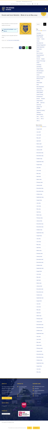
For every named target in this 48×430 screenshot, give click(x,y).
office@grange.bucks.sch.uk (27, 1)
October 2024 (39, 194)
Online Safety (39, 88)
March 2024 (39, 214)
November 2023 (40, 226)
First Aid (38, 58)
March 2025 (39, 179)
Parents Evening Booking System (39, 391)
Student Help (43, 14)
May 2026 (39, 137)
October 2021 (39, 294)
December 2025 (40, 152)
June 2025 (39, 170)
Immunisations (39, 72)
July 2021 (38, 303)
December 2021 (40, 289)
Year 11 (38, 118)
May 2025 (39, 173)
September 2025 (40, 161)
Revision (38, 98)
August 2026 (39, 129)
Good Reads (39, 66)
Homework (37, 388)
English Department (40, 47)
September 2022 (40, 268)
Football (42, 58)
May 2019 (39, 372)
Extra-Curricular (40, 53)
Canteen (38, 38)
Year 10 (42, 116)
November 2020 (40, 327)
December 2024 (40, 188)
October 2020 (39, 330)
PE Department (39, 96)
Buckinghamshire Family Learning (40, 36)
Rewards (43, 98)
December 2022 (40, 259)
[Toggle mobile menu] (45, 8)
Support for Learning (41, 110)
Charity (38, 40)
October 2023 (39, 229)
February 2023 (39, 253)
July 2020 (39, 336)
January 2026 (39, 149)
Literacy (38, 80)
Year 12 (42, 118)
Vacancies (36, 395)
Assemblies (39, 33)
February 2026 (40, 146)
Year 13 (38, 120)
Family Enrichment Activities (40, 56)
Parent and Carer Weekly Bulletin (13, 40)
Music (38, 84)
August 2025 (39, 164)
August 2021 (39, 300)
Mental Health (39, 82)
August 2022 (39, 271)
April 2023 (39, 247)
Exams (38, 51)
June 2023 (39, 241)
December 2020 (40, 324)
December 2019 (40, 354)
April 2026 (39, 140)
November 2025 (40, 155)
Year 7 (38, 116)
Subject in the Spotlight (39, 107)
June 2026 (39, 134)
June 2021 (39, 306)
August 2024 (39, 200)
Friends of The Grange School (41, 61)
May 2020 (39, 342)
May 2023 (39, 244)
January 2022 (39, 286)
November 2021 (40, 292)
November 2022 (40, 262)
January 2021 (39, 321)
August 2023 (39, 235)
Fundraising (39, 64)
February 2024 (39, 217)
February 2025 (39, 182)
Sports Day (39, 104)
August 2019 (39, 366)
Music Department (40, 86)
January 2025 (39, 185)
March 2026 (39, 143)
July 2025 (39, 167)
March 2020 (39, 345)
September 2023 (40, 232)
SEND (38, 102)
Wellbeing (39, 112)
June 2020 (39, 339)
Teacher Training (38, 393)
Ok (29, 427)
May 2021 (39, 309)
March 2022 (39, 283)
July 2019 (39, 369)
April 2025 (39, 176)
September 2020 (40, 333)
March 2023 (39, 250)
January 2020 (39, 351)
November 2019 (40, 357)
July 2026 (39, 132)
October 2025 (39, 158)
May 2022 (39, 277)
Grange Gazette (40, 68)
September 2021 (40, 297)
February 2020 (40, 348)
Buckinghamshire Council (39, 386)
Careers (42, 38)
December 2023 (40, 223)
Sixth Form (42, 102)
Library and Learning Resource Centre (41, 77)
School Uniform (40, 100)
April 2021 (39, 312)
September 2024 (40, 197)
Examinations (39, 49)
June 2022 (39, 274)
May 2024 (39, 209)
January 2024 (39, 220)
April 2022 (39, 280)
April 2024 (39, 212)
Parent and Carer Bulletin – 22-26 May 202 (10, 30)
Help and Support (40, 70)
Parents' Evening (40, 94)
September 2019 (40, 363)
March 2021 (39, 315)
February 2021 (39, 318)
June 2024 (39, 206)
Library (38, 74)
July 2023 (39, 238)
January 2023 (39, 256)
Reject (36, 427)
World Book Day (40, 114)
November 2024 (40, 191)
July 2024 (39, 203)
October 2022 (39, 265)
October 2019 (39, 360)
